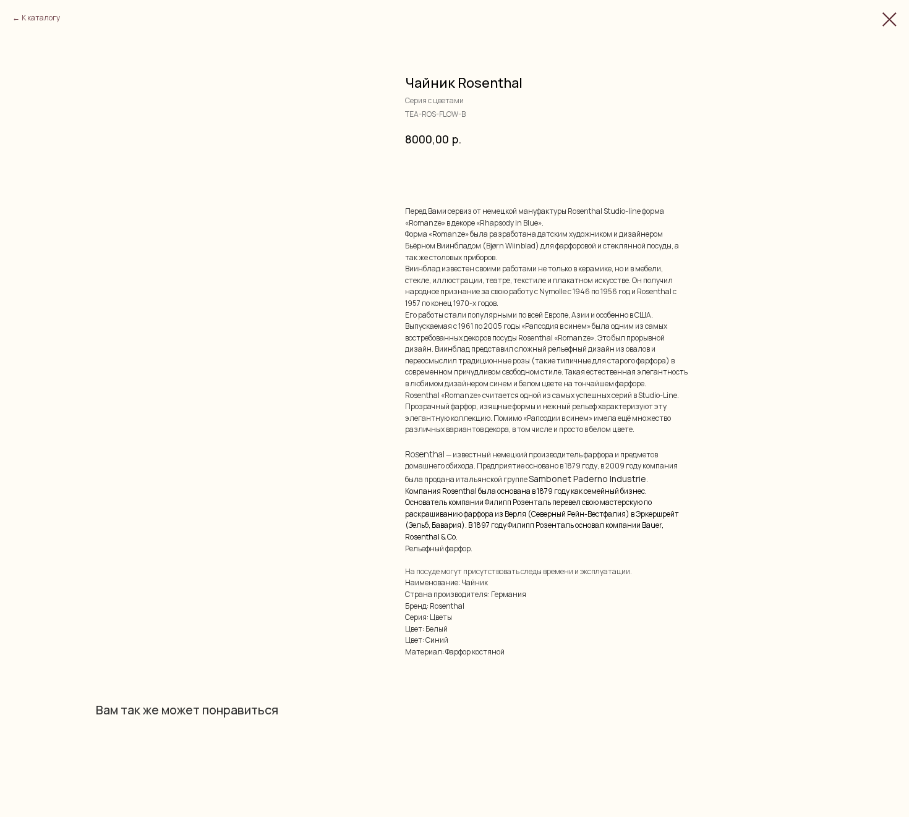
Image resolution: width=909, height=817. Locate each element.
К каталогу (41, 17)
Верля (515, 514)
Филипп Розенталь (518, 502)
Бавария (446, 525)
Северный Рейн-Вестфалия (578, 514)
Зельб (419, 525)
